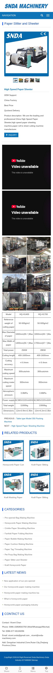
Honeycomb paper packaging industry (21, 605)
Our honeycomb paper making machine (22, 587)
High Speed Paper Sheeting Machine (28, 426)
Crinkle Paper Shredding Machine (20, 528)
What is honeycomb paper (16, 599)
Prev (8, 54)
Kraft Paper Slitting (39, 465)
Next (45, 54)
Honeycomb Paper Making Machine (21, 523)
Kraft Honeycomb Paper (15, 565)
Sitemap (34, 660)
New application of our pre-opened (19, 581)
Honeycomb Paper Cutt (13, 465)
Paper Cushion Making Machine (19, 544)
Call (20, 671)
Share (6, 671)
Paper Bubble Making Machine (18, 539)
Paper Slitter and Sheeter (16, 560)
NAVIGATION (9, 15)
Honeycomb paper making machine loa (21, 593)
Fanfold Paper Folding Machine (19, 533)
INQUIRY (12, 135)
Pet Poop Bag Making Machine (18, 554)
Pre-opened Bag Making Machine (20, 518)
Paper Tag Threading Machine (18, 549)
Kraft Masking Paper (13, 497)
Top (46, 671)
